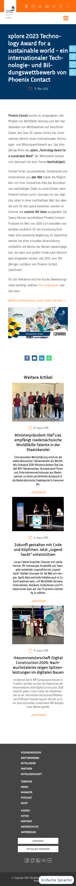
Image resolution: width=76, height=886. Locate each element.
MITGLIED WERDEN (38, 849)
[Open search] (68, 6)
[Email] (34, 358)
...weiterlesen (38, 492)
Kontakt (38, 840)
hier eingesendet (48, 285)
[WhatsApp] (49, 358)
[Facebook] (27, 358)
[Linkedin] (41, 358)
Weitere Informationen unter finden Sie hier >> (37, 300)
